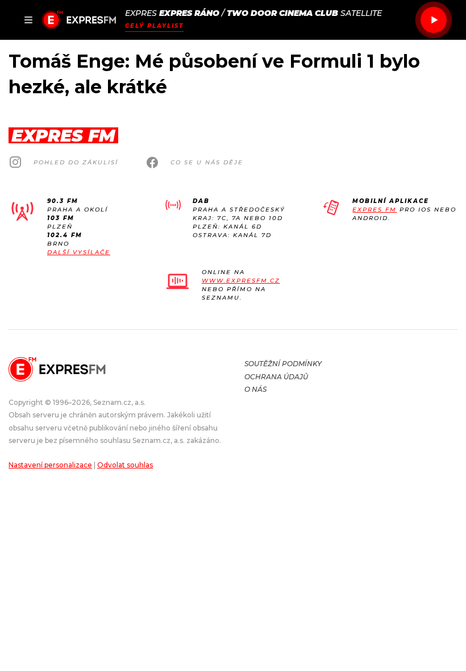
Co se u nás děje (206, 162)
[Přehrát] (434, 20)
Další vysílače (78, 252)
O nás (255, 389)
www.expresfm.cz (241, 280)
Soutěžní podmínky (283, 363)
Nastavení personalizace (50, 465)
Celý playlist (154, 26)
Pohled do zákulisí (76, 162)
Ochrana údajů (276, 376)
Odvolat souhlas (125, 465)
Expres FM (374, 209)
